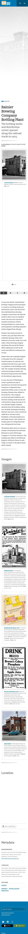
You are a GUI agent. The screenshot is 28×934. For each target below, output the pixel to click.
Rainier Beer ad (8, 570)
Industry (7, 101)
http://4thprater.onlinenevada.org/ (10, 858)
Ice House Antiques (8, 182)
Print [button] (15, 284)
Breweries (4, 888)
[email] (3, 922)
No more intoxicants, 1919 (11, 691)
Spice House (7, 743)
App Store (8, 925)
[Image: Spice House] (14, 725)
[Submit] (24, 909)
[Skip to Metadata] (24, 293)
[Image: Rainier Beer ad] (14, 547)
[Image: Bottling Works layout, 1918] (14, 610)
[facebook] (7, 922)
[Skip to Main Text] (3, 293)
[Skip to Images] (10, 293)
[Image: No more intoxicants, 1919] (14, 668)
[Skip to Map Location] (17, 293)
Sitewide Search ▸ (5, 915)
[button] (20, 3)
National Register (14, 888)
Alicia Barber (6, 144)
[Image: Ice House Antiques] (14, 164)
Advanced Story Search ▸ (7, 912)
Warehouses (5, 890)
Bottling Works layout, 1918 (11, 628)
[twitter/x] (12, 922)
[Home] (6, 3)
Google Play (21, 925)
